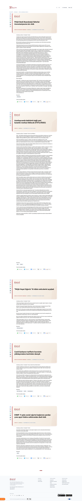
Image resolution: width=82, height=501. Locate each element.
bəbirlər (21, 264)
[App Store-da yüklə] (61, 495)
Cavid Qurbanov (30, 391)
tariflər (25, 391)
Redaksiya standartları (53, 484)
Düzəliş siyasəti (52, 485)
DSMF (18, 453)
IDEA (17, 264)
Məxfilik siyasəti (64, 481)
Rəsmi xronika (40, 481)
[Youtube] (17, 495)
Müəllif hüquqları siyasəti (65, 482)
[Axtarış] (57, 8)
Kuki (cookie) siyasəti (65, 484)
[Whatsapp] (11, 495)
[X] (15, 495)
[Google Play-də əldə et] (69, 495)
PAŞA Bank (18, 96)
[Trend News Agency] (12, 479)
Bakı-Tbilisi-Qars (19, 391)
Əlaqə (51, 482)
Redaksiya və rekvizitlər (53, 481)
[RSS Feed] (23, 495)
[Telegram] (19, 495)
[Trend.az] (12, 8)
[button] (10, 14)
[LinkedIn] (21, 495)
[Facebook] (13, 495)
